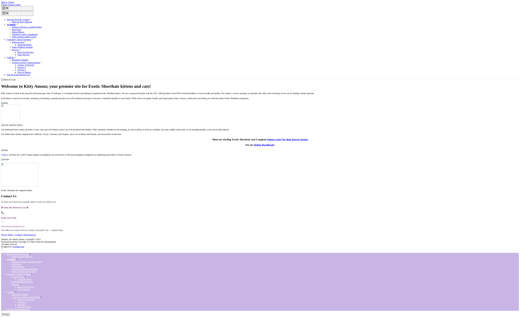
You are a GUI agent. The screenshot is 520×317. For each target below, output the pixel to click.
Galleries (10, 57)
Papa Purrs (16, 29)
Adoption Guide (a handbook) (25, 34)
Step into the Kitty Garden (18, 19)
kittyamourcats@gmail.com (13, 226)
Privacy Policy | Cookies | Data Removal (18, 235)
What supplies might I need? (24, 37)
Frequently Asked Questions (19, 39)
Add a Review (23, 55)
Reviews (15, 50)
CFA (4, 155)
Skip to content (7, 2)
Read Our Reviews (25, 52)
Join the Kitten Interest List (18, 75)
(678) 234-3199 (8, 218)
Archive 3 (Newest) (25, 65)
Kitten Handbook (264, 144)
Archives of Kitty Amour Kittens (26, 62)
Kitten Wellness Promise (22, 47)
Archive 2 (21, 67)
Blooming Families (20, 60)
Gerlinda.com (18, 247)
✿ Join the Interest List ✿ (14, 207)
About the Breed (24, 45)
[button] (2, 249)
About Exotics (18, 42)
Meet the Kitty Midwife (22, 22)
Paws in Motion (24, 72)
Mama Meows (18, 32)
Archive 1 (21, 70)
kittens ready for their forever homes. (287, 139)
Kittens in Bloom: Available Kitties (27, 27)
